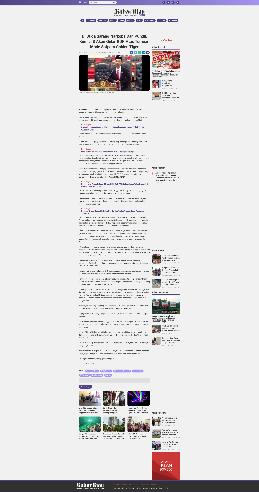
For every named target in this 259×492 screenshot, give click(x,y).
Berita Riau (91, 20)
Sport (139, 20)
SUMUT (118, 52)
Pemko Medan (137, 371)
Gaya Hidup (103, 20)
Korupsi (130, 20)
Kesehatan (173, 20)
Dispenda (108, 375)
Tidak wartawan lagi (107, 52)
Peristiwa (161, 20)
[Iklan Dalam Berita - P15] (166, 466)
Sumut (88, 371)
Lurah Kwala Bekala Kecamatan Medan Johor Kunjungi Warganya (107, 151)
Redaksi (153, 484)
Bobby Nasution (106, 371)
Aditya (168, 488)
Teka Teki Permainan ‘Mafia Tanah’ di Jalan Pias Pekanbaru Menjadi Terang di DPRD (171, 260)
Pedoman (145, 484)
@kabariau (166, 40)
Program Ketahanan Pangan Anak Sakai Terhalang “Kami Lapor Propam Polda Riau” (170, 272)
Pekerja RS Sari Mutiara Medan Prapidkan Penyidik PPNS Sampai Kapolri (136, 436)
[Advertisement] (129, 27)
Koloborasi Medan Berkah (122, 371)
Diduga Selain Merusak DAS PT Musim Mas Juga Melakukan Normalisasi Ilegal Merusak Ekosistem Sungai (164, 319)
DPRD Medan (84, 375)
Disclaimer (116, 484)
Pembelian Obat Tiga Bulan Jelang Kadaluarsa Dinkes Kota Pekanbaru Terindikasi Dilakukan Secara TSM (166, 74)
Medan (95, 371)
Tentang (136, 484)
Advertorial (149, 20)
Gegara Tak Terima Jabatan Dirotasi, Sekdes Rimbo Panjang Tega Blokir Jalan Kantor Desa (170, 447)
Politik (112, 20)
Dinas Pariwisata (96, 375)
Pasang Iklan (126, 484)
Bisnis (121, 20)
